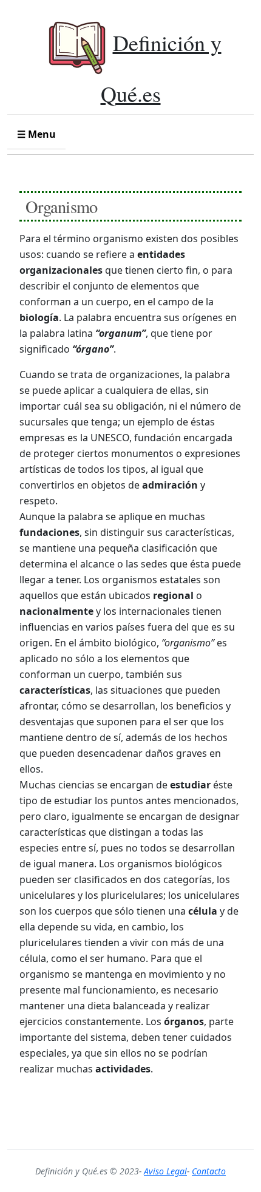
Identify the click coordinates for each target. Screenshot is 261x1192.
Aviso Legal (165, 1171)
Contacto (209, 1171)
